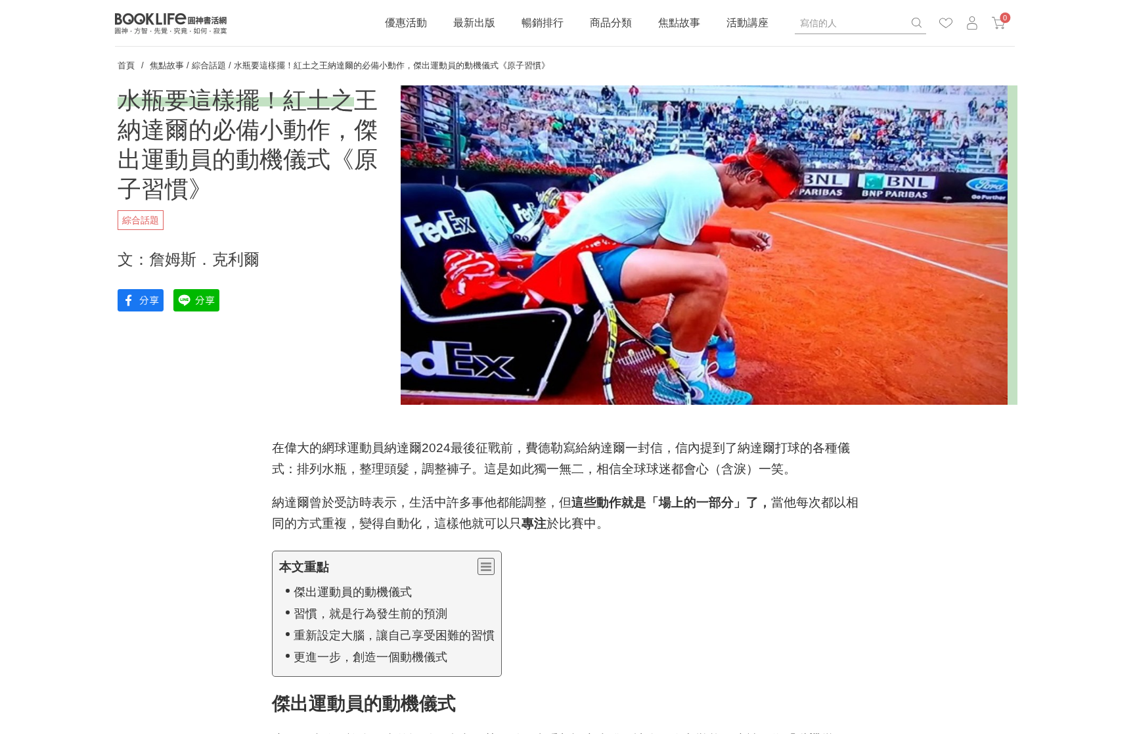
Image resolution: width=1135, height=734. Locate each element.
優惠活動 (406, 22)
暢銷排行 (543, 22)
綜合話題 (209, 65)
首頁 (126, 65)
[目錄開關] (486, 566)
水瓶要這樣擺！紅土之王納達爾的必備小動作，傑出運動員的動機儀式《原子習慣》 (392, 65)
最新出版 (474, 22)
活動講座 (747, 22)
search (916, 23)
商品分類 (611, 22)
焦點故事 (679, 22)
